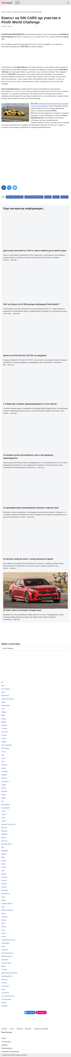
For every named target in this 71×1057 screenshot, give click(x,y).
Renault (4, 887)
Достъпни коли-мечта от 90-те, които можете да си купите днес (34, 250)
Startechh (4, 917)
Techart (3, 926)
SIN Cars (48, 197)
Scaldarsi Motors (6, 903)
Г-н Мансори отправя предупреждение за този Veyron (30, 404)
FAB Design (5, 748)
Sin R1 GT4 (64, 197)
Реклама (20, 1029)
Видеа (3, 966)
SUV (3, 923)
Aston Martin (5, 705)
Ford (2, 761)
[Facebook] (3, 187)
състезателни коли (18, 91)
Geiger (3, 768)
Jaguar (3, 798)
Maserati (4, 831)
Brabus (3, 719)
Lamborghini (5, 808)
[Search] (68, 2)
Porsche (4, 883)
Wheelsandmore (6, 956)
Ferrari (3, 752)
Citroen (3, 738)
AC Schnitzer (5, 689)
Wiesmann (4, 959)
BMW (3, 715)
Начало (3, 12)
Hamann (4, 778)
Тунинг (3, 1002)
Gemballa (4, 771)
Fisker (3, 758)
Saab (3, 897)
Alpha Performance (7, 699)
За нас (12, 1029)
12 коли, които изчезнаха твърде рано (22, 610)
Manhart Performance (8, 824)
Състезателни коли (8, 996)
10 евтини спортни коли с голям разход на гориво (28, 559)
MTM (3, 857)
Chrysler (4, 735)
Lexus (3, 811)
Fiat (2, 755)
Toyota (3, 936)
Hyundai (4, 791)
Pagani (3, 874)
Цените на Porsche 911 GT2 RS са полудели (24, 355)
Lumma (3, 821)
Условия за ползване (41, 1029)
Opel (3, 870)
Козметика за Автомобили (10, 1051)
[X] (9, 187)
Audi (2, 709)
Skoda (3, 913)
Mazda (3, 837)
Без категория (6, 963)
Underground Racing (8, 940)
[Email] (14, 187)
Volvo (3, 946)
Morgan (3, 854)
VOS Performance (7, 953)
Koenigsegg (5, 804)
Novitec (3, 867)
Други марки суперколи (9, 973)
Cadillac (4, 725)
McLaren (4, 841)
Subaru (3, 920)
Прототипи (5, 986)
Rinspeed (4, 890)
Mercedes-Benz (6, 844)
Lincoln (3, 814)
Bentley (3, 712)
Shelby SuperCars (7, 910)
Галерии (4, 969)
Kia (2, 801)
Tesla (3, 930)
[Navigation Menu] (17, 2)
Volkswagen (5, 943)
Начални (4, 26)
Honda (3, 788)
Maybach (4, 834)
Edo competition (6, 745)
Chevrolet (4, 732)
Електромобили (6, 976)
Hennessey (5, 781)
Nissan (3, 860)
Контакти (28, 1029)
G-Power (4, 765)
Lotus (3, 817)
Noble (3, 864)
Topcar (3, 933)
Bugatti (3, 722)
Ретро (3, 989)
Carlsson (4, 728)
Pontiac (3, 880)
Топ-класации (6, 999)
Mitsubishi (4, 850)
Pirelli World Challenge (15, 197)
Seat (2, 907)
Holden (3, 785)
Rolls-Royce (5, 893)
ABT (2, 685)
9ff (2, 682)
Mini (2, 847)
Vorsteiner (4, 950)
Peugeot (4, 877)
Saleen (3, 900)
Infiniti (3, 794)
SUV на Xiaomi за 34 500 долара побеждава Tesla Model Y (31, 304)
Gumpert (4, 775)
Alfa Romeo (5, 695)
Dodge (3, 742)
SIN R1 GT (56, 197)
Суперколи (5, 992)
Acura (3, 692)
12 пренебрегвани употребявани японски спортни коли (31, 508)
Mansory (4, 827)
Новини (9, 26)
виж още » (14, 260)
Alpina (3, 702)
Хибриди (4, 1006)
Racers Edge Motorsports (33, 197)
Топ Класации (6, 1041)
